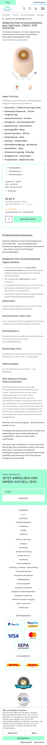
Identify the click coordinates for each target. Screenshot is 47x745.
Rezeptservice (23, 556)
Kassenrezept (15, 174)
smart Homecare (23, 603)
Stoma (23, 514)
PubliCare (23, 534)
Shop (8, 2)
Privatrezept (14, 171)
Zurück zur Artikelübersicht (18, 19)
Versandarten (23, 656)
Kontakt (23, 544)
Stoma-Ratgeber (23, 584)
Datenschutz (26, 742)
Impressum (39, 742)
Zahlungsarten (23, 616)
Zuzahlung (23, 560)
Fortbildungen (39, 2)
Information (23, 579)
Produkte (23, 510)
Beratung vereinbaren (23, 575)
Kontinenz (23, 518)
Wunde (23, 530)
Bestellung (23, 548)
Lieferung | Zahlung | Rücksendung (23, 567)
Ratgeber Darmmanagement (23, 592)
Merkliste (12, 191)
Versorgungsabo (24, 563)
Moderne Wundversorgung (23, 599)
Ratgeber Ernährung (23, 596)
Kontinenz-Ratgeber (23, 588)
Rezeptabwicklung (23, 552)
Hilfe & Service (23, 539)
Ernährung (23, 526)
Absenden (23, 498)
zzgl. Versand (27, 204)
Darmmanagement (23, 522)
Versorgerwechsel (23, 571)
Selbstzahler (14, 168)
